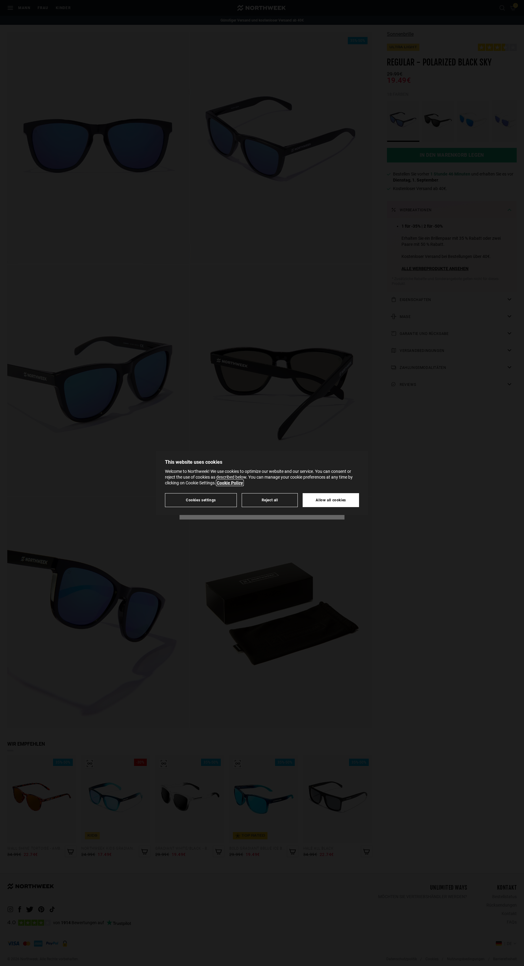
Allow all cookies (331, 500)
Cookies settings (201, 500)
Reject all (270, 500)
